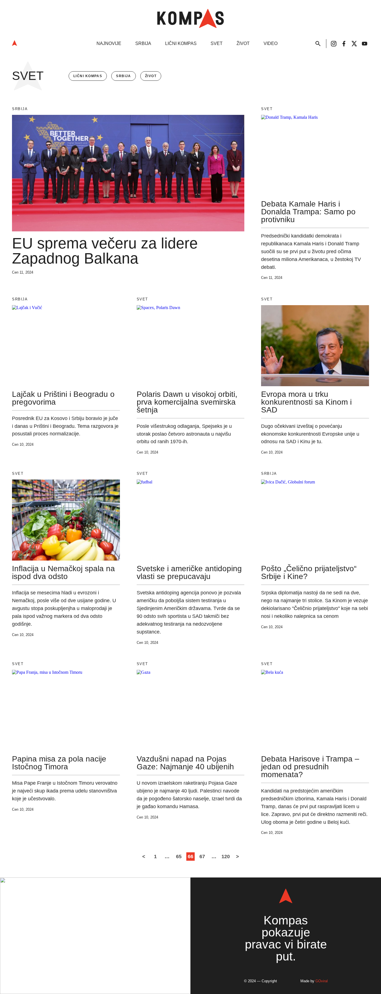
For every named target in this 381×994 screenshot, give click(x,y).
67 (202, 856)
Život (243, 43)
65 (179, 856)
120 (225, 856)
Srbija (143, 43)
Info (89, 904)
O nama (79, 967)
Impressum (107, 967)
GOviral (321, 981)
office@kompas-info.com (95, 941)
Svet (217, 43)
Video (271, 43)
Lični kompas (181, 43)
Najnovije (109, 43)
